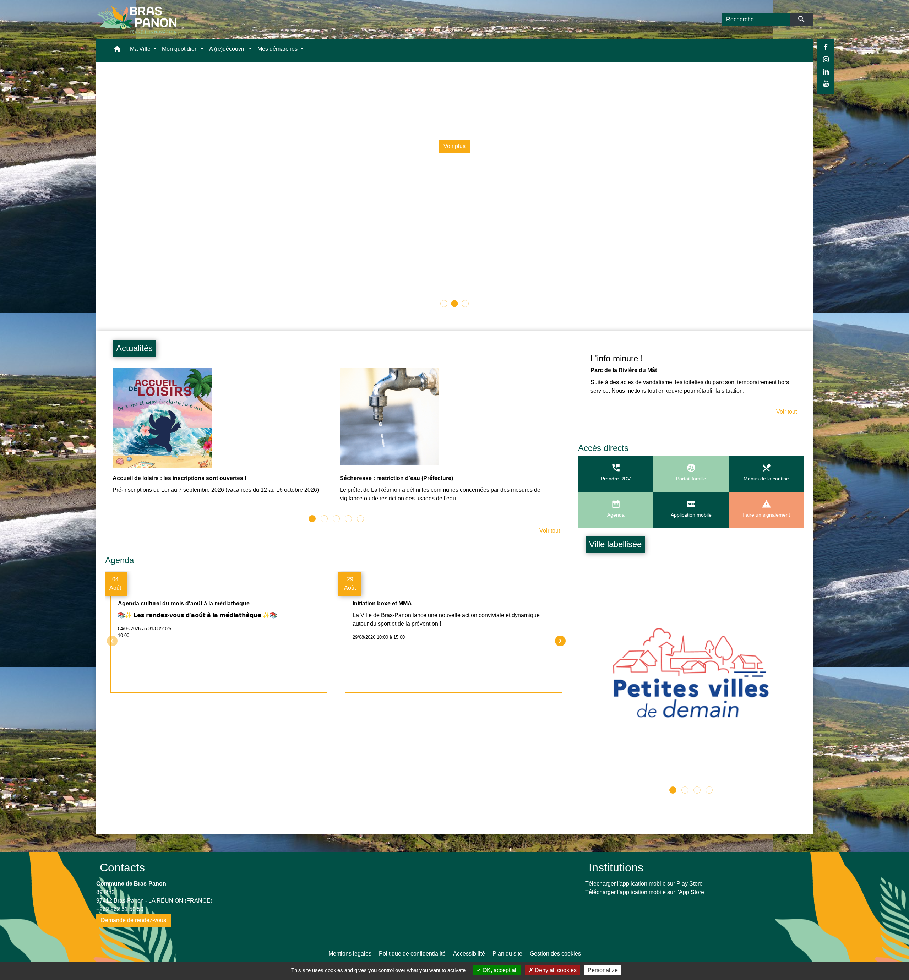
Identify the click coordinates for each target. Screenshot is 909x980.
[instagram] (825, 59)
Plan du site (507, 954)
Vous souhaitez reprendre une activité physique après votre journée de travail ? (457, 121)
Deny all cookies (555, 970)
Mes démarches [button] (278, 49)
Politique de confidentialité (412, 954)
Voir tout (549, 531)
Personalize (603, 970)
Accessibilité (469, 954)
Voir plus (457, 146)
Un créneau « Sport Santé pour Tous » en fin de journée (457, 105)
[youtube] (825, 83)
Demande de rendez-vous (133, 920)
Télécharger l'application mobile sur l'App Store (644, 892)
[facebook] (825, 47)
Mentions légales (349, 954)
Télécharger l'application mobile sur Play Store (644, 884)
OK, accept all (499, 970)
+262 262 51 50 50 (119, 909)
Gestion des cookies (555, 954)
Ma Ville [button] (141, 49)
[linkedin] (825, 71)
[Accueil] (136, 20)
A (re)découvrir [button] (228, 49)
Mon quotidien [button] (180, 49)
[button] (117, 50)
